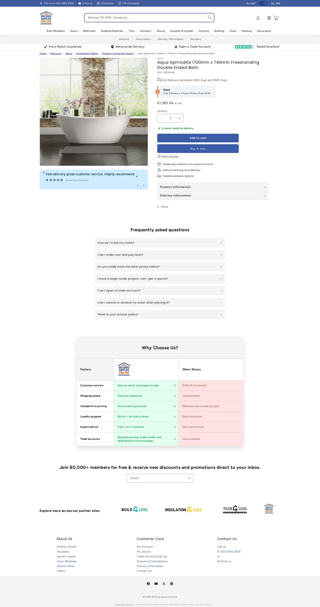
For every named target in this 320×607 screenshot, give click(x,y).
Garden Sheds (66, 556)
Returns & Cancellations (152, 561)
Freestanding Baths (87, 53)
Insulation (63, 551)
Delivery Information (171, 39)
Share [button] (164, 206)
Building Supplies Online (164, 597)
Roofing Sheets (67, 546)
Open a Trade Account (195, 46)
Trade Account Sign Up (152, 556)
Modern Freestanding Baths (118, 53)
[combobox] (149, 18)
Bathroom (55, 53)
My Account (145, 546)
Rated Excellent (268, 46)
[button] (55, 31)
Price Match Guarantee (65, 46)
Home (43, 53)
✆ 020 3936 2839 (229, 551)
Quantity (162, 111)
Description (143, 39)
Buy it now (198, 148)
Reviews (195, 39)
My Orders (144, 551)
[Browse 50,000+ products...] (210, 18)
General (124, 39)
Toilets (61, 571)
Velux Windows (67, 561)
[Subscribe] (189, 478)
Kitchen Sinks (65, 566)
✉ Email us (224, 561)
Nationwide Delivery (130, 46)
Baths (69, 53)
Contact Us (144, 571)
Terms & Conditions (124, 604)
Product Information (175, 187)
